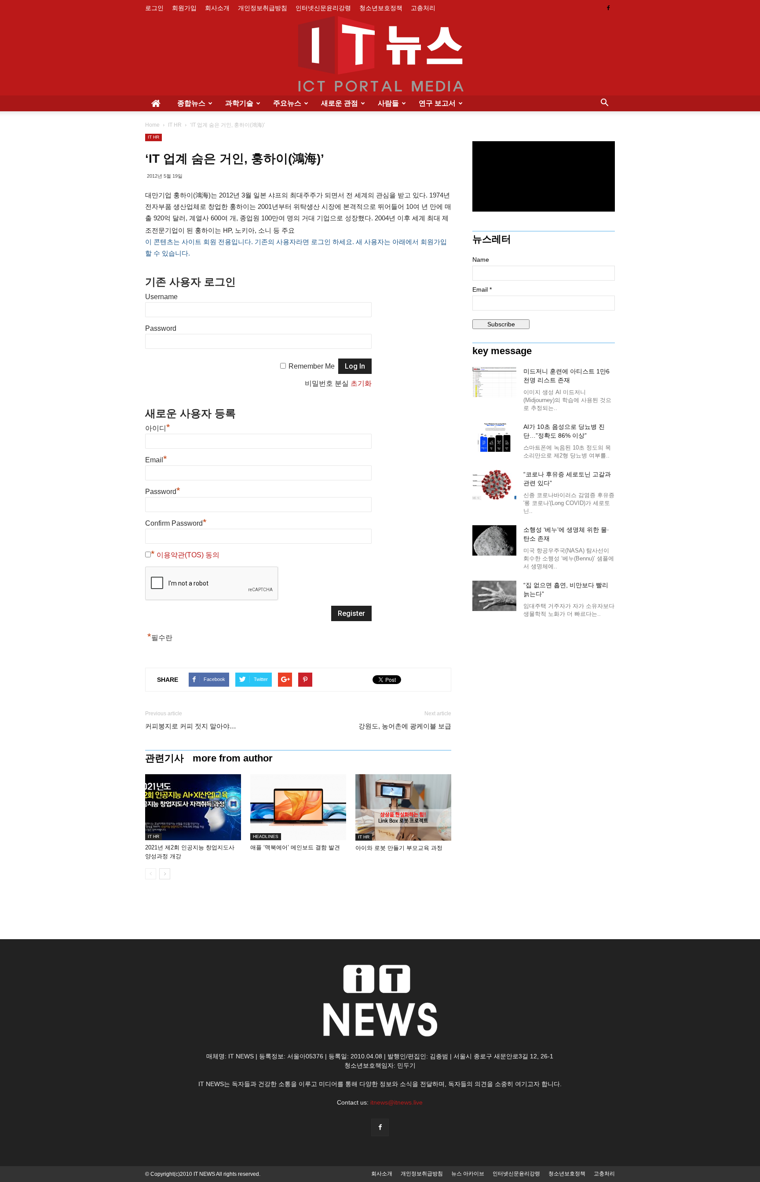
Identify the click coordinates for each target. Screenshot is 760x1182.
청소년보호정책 (380, 7)
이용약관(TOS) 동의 (188, 555)
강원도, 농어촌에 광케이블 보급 (404, 726)
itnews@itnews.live (396, 1102)
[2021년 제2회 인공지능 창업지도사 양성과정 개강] (193, 807)
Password (160, 328)
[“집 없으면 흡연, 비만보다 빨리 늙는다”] (494, 596)
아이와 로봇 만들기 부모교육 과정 (398, 848)
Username (161, 296)
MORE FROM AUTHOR (233, 758)
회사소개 (217, 7)
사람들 (388, 103)
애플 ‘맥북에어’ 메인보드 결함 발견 (295, 847)
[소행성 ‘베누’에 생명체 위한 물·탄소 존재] (494, 540)
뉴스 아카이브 (467, 1174)
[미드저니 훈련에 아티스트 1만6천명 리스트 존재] (494, 382)
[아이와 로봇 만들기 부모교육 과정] (403, 807)
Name (480, 259)
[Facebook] (608, 8)
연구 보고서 (437, 103)
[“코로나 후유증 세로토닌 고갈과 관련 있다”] (494, 485)
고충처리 (423, 7)
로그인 (154, 7)
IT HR (175, 125)
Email (156, 460)
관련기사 (164, 758)
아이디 (157, 428)
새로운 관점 (339, 103)
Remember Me (312, 366)
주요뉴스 (287, 103)
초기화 (361, 383)
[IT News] (380, 55)
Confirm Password (176, 523)
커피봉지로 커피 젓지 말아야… (190, 726)
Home (152, 125)
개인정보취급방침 (262, 7)
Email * (482, 289)
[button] (604, 103)
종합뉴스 (191, 103)
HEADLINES (265, 836)
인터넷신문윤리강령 (323, 7)
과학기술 (239, 103)
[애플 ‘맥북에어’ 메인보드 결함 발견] (298, 807)
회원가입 (184, 7)
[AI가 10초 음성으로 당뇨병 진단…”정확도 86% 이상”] (494, 437)
